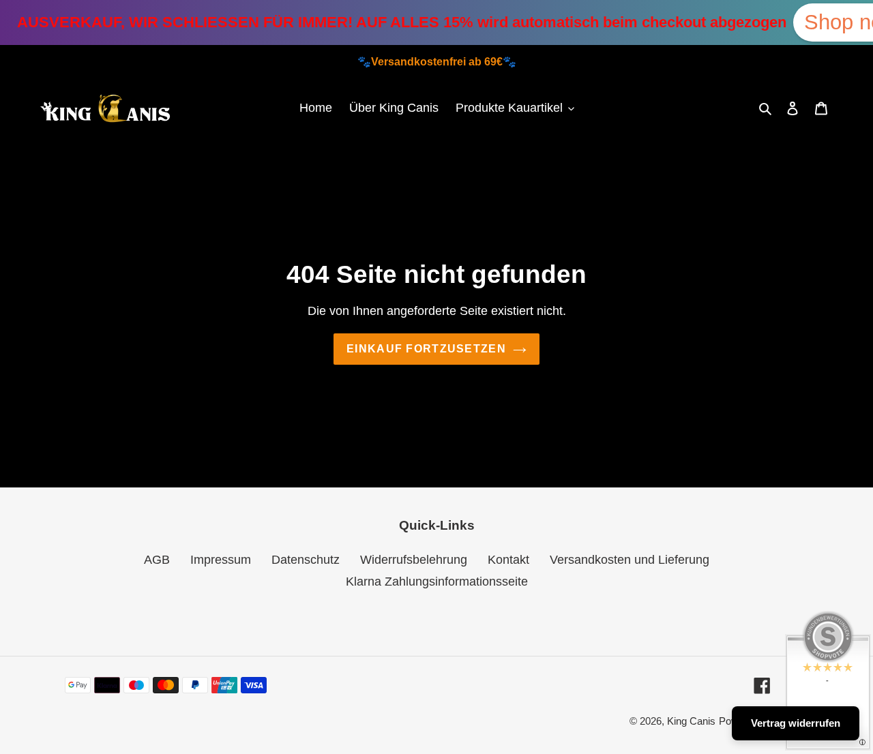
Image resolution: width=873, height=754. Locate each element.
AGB (157, 560)
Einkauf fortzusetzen (426, 349)
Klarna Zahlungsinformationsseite (437, 581)
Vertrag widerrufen (795, 723)
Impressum (220, 560)
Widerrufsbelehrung (413, 560)
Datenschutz (305, 560)
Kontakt (508, 560)
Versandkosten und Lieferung (629, 560)
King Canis (691, 721)
